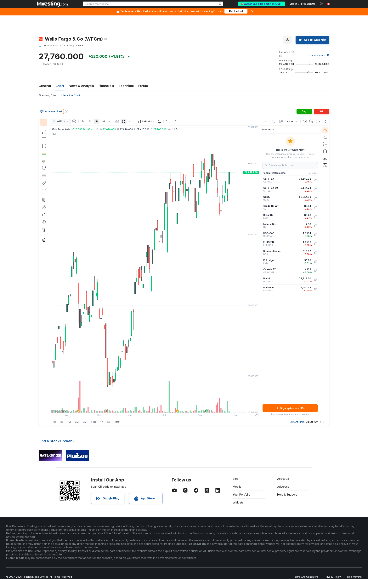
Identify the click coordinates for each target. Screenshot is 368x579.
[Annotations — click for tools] (43, 190)
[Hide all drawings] (43, 221)
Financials (106, 86)
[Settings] (256, 415)
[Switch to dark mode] (311, 121)
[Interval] (109, 121)
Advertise (283, 486)
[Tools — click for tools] (43, 183)
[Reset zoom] (164, 407)
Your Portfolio (241, 494)
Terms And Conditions (306, 576)
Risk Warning (354, 576)
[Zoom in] (149, 407)
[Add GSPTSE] (315, 180)
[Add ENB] (315, 261)
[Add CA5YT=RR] (315, 270)
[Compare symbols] (74, 121)
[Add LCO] (315, 216)
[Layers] (44, 230)
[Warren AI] (325, 165)
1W (61, 421)
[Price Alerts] (159, 121)
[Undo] (168, 121)
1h (90, 121)
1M (103, 121)
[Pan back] (154, 407)
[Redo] (174, 121)
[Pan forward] (159, 407)
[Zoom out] (143, 407)
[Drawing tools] (50, 271)
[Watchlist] (325, 130)
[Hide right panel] (258, 271)
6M (85, 421)
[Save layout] (273, 121)
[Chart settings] (317, 121)
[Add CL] (315, 207)
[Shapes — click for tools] (43, 146)
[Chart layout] (263, 121)
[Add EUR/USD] (315, 243)
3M (77, 421)
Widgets (238, 502)
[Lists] (325, 144)
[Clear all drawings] (43, 239)
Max (117, 421)
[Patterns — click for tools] (43, 168)
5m (83, 121)
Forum (143, 86)
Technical (126, 86)
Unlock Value (317, 55)
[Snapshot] (305, 121)
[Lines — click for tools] (43, 131)
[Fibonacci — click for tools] (43, 153)
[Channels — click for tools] (43, 139)
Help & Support (287, 494)
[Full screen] (324, 121)
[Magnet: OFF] (43, 199)
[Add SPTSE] (315, 189)
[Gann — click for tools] (43, 161)
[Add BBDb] (315, 252)
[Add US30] (315, 198)
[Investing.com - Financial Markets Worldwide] (52, 4)
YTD (93, 421)
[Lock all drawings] (43, 214)
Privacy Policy (333, 576)
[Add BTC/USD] (315, 280)
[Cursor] (43, 122)
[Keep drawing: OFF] (43, 207)
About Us (283, 478)
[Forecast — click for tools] (43, 175)
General (45, 86)
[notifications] (321, 3)
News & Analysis (81, 86)
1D (96, 121)
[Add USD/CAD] (315, 234)
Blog (236, 478)
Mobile (237, 486)
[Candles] (124, 121)
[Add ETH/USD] (315, 289)
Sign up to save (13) (292, 408)
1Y (101, 421)
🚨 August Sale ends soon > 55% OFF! (262, 4)
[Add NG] (315, 225)
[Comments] (325, 158)
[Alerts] (325, 137)
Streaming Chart (48, 95)
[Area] (117, 121)
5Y (108, 421)
